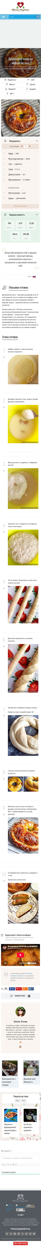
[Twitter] (30, 1233)
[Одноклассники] (20, 1042)
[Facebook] (18, 1233)
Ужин (23, 1100)
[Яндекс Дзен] (14, 1233)
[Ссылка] (13, 1164)
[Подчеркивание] (8, 1164)
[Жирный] (3, 1164)
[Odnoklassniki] (11, 1233)
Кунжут (11, 198)
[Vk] (7, 1233)
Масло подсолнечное (16, 159)
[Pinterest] (26, 1233)
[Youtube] (34, 1233)
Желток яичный (14, 193)
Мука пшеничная (14, 180)
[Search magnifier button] (38, 17)
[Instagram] (22, 1233)
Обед (17, 1100)
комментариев (20, 996)
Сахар (11, 169)
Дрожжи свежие (14, 175)
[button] (3, 17)
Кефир (11, 154)
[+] (16, 1164)
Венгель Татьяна (20, 1021)
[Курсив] (5, 1164)
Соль (10, 164)
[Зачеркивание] (10, 1164)
